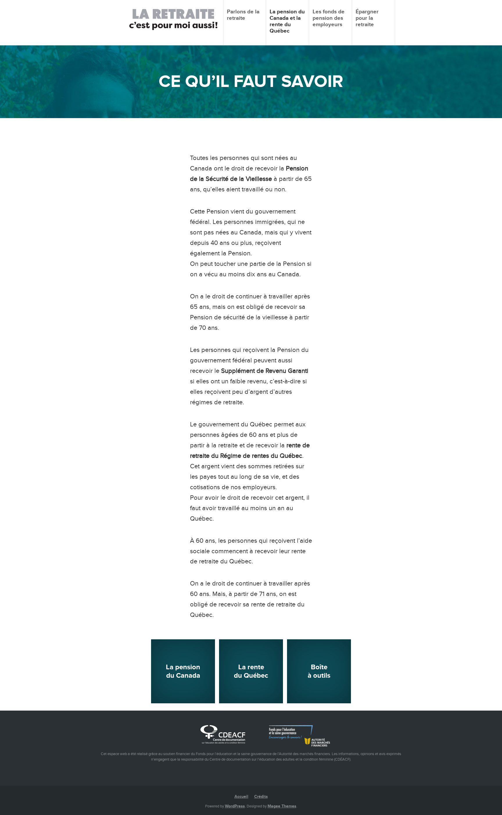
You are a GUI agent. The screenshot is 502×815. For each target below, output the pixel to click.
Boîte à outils (319, 671)
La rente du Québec (251, 671)
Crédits (261, 796)
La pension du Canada (183, 671)
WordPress (235, 806)
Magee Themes (282, 806)
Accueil (241, 796)
